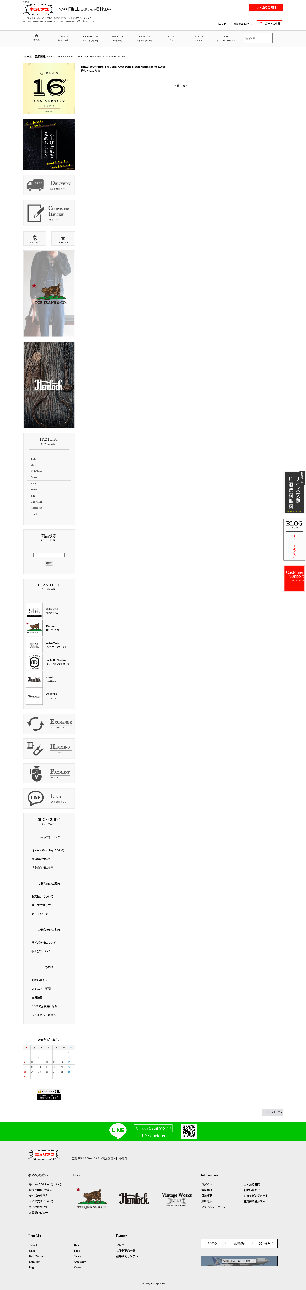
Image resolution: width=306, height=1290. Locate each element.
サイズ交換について (41, 1201)
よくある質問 (252, 1184)
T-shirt (33, 1245)
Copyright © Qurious (153, 1283)
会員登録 (239, 1243)
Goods (77, 1267)
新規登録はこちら (243, 23)
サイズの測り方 (38, 1195)
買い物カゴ (266, 1243)
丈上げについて (38, 1206)
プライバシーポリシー (214, 1206)
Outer (77, 1245)
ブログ (120, 1245)
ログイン (206, 1184)
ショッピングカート (256, 1195)
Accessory (80, 1261)
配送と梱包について (41, 1190)
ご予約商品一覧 (125, 1250)
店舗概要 (206, 1195)
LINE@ (212, 1243)
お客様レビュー (38, 1212)
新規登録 (206, 1190)
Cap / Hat (34, 1261)
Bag (31, 1267)
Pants (77, 1250)
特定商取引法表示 (254, 1201)
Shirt (32, 1250)
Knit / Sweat (36, 1256)
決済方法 (206, 1201)
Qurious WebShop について (45, 1184)
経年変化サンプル (127, 1256)
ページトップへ (274, 1112)
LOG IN (222, 23)
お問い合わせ (252, 1190)
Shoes (77, 1256)
